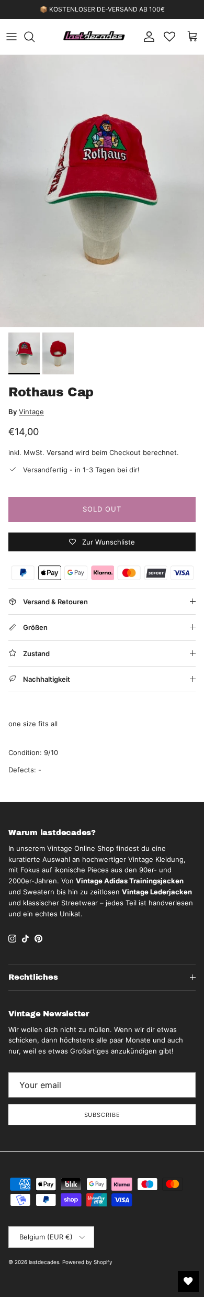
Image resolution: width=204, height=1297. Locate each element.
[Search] (34, 36)
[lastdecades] (94, 36)
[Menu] (11, 36)
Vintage (31, 411)
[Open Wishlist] (188, 1281)
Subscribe (102, 1114)
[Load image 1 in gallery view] (102, 191)
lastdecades (44, 1262)
